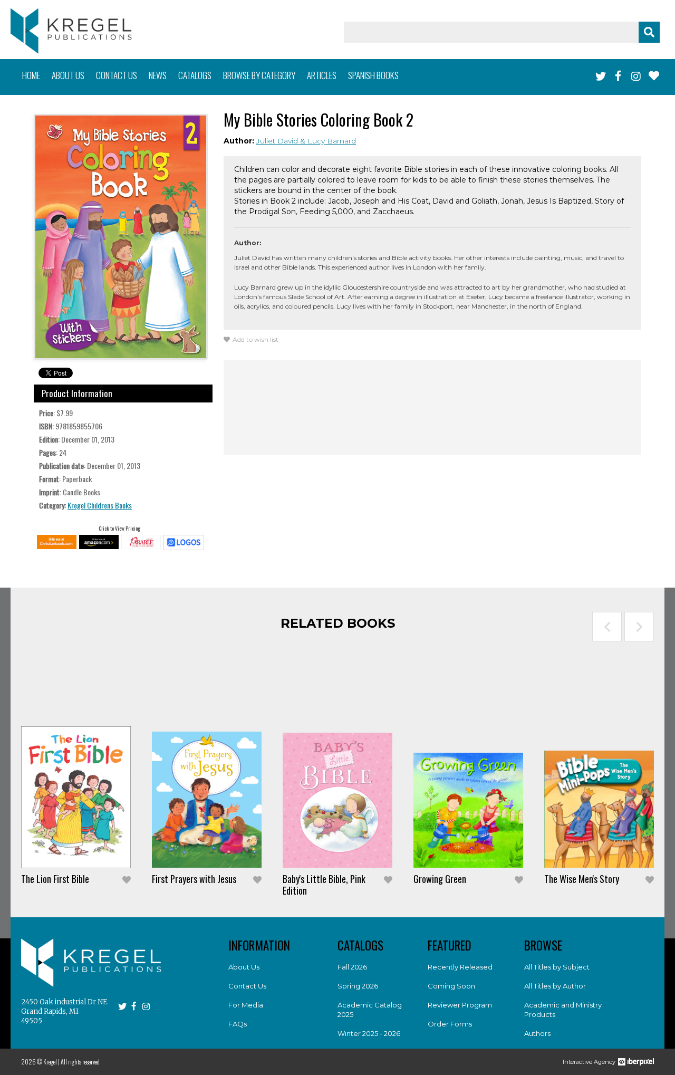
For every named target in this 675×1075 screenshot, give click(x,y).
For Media (245, 1005)
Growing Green (439, 879)
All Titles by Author (555, 986)
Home (31, 75)
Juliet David (278, 141)
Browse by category (259, 75)
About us (68, 75)
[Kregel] (71, 31)
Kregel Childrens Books (100, 505)
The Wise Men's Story (581, 879)
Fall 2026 (352, 967)
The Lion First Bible (55, 879)
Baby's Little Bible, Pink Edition (324, 884)
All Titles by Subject (557, 967)
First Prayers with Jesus (194, 879)
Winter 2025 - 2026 (369, 1033)
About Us (243, 967)
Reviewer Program (460, 1005)
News (158, 75)
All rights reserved (80, 1061)
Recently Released (460, 967)
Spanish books (373, 75)
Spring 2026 (358, 986)
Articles (321, 75)
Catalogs (194, 75)
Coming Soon (451, 986)
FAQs (237, 1024)
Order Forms (450, 1024)
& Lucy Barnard (328, 141)
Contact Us (247, 986)
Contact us (116, 75)
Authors (537, 1033)
